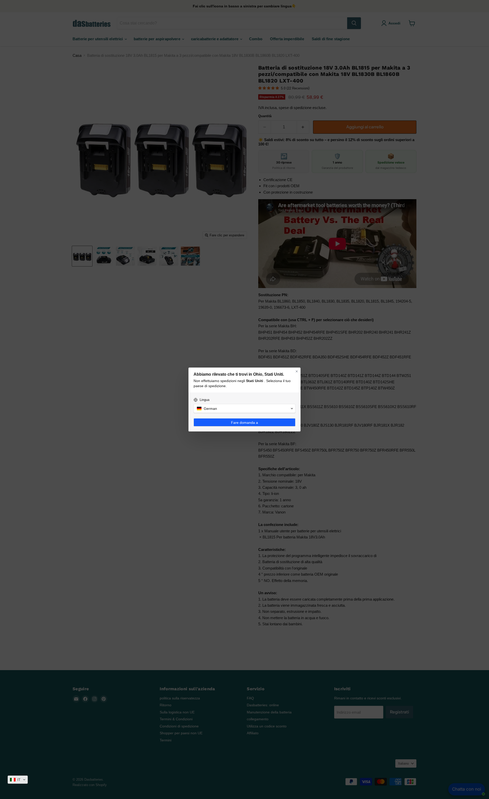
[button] (18, 780)
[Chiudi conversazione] (297, 371)
